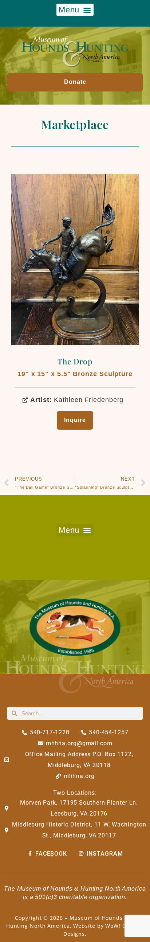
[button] (75, 10)
